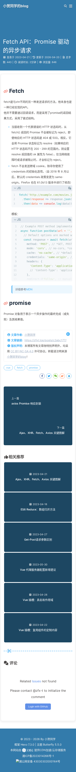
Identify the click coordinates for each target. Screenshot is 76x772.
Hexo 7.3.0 (27, 744)
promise (33, 367)
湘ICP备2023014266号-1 (38, 756)
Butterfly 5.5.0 (52, 744)
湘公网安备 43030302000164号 (39, 761)
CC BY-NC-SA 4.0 (22, 351)
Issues (36, 681)
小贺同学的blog (16, 356)
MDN (29, 289)
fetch (20, 367)
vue (8, 367)
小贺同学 (30, 334)
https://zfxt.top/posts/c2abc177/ (45, 340)
